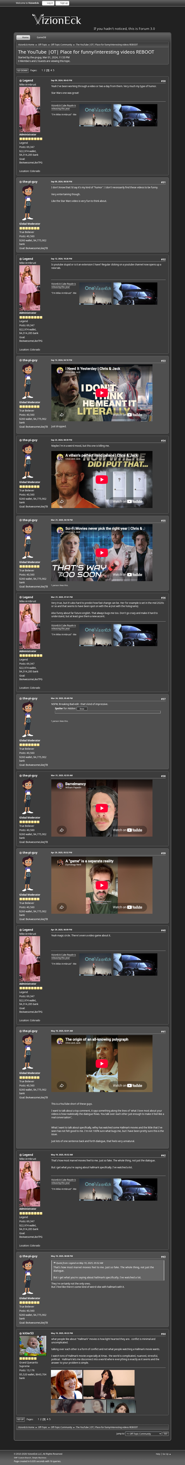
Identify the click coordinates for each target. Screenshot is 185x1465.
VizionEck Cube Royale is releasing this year (63, 107)
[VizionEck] (20, 166)
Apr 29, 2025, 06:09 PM (61, 929)
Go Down (22, 70)
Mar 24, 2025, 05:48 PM (62, 698)
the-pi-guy (30, 182)
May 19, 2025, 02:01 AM (62, 1030)
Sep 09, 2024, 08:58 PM (61, 181)
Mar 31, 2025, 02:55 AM (62, 775)
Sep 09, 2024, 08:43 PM (61, 80)
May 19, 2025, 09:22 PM (62, 1333)
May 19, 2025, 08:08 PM (62, 1256)
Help (158, 1454)
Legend (28, 80)
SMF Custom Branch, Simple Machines (30, 1458)
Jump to (120, 1433)
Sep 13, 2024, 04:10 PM (61, 360)
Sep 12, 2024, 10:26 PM (61, 258)
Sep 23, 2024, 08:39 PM (61, 439)
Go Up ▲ (167, 1454)
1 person (55, 585)
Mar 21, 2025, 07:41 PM (62, 597)
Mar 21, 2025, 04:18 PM (62, 520)
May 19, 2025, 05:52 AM (62, 1154)
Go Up (20, 1419)
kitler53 (28, 1333)
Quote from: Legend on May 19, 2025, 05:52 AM (79, 1263)
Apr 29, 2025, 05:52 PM (61, 852)
